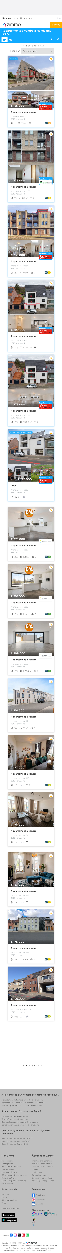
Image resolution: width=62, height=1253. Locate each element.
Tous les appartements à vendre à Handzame (22, 1105)
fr (58, 18)
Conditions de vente (17, 1248)
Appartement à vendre (23, 112)
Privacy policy (43, 1245)
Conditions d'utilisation (11, 1245)
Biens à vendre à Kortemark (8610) (17, 1138)
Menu (57, 24)
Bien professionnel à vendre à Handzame (20, 1122)
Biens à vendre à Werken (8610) (16, 1141)
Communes (17, 1250)
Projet (14, 485)
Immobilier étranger (23, 18)
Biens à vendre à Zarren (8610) (15, 1144)
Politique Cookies (29, 1245)
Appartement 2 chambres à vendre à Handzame (23, 1103)
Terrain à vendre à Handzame (15, 1119)
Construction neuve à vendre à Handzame (20, 1125)
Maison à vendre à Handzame (15, 1116)
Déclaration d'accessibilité (33, 1250)
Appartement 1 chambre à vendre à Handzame (22, 1100)
